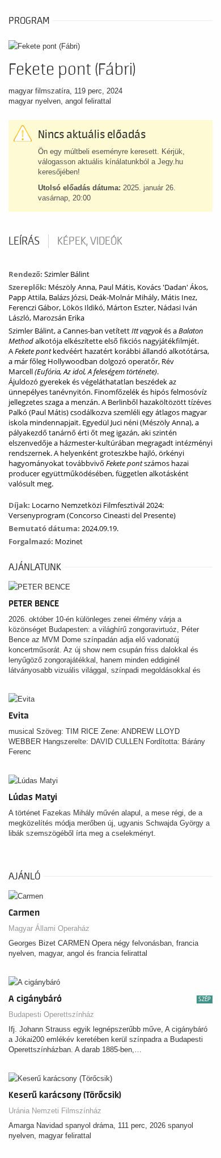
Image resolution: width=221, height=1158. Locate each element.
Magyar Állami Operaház (49, 928)
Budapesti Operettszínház (51, 1014)
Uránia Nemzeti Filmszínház (54, 1110)
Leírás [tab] (24, 241)
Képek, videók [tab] (89, 241)
